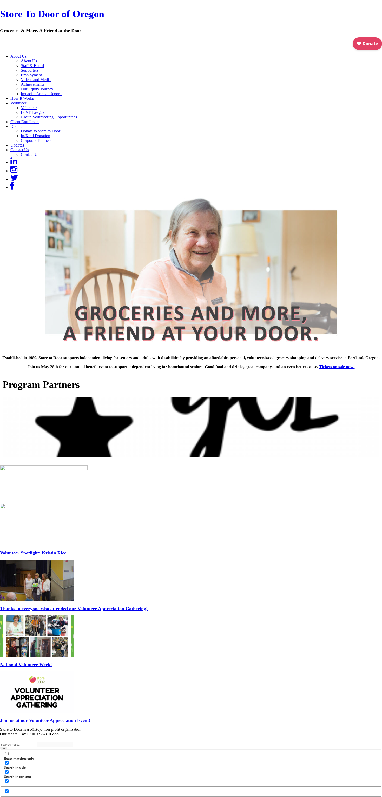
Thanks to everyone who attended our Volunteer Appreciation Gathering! (74, 608)
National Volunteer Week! (26, 664)
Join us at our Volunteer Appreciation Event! (45, 720)
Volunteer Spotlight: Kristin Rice (33, 552)
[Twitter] (14, 179)
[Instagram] (13, 171)
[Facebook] (12, 187)
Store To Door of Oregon (52, 13)
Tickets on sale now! (337, 366)
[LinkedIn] (13, 162)
